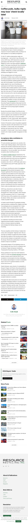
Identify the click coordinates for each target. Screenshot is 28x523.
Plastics (5, 6)
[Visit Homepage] (14, 2)
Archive (5, 482)
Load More (14, 362)
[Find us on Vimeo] (6, 466)
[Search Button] (26, 2)
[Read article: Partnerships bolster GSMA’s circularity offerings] (23, 327)
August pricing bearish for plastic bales (9, 337)
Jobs (4, 494)
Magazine (5, 483)
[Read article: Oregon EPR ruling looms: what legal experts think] (3, 406)
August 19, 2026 (11, 390)
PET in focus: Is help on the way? (14, 428)
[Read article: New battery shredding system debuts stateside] (3, 400)
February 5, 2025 (15, 18)
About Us (5, 478)
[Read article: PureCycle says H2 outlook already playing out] (23, 351)
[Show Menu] (1, 2)
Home (2, 6)
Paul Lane (4, 328)
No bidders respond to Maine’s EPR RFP (15, 393)
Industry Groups (11, 295)
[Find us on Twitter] (8, 466)
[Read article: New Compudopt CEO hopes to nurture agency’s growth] (23, 345)
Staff (4, 480)
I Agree (18, 521)
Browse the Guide (7, 378)
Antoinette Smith (5, 339)
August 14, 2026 (10, 346)
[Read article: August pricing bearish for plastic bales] (23, 339)
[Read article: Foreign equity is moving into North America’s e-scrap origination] (3, 418)
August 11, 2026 (13, 358)
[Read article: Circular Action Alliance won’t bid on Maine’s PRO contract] (3, 389)
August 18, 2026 (10, 328)
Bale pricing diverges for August (8, 331)
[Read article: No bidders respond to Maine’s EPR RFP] (3, 395)
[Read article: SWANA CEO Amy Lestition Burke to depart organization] (23, 356)
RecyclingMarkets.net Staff (7, 333)
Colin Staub (7, 18)
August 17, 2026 (13, 339)
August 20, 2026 (11, 395)
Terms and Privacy (7, 498)
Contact (5, 496)
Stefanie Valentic (5, 358)
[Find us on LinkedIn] (3, 466)
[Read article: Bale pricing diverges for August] (23, 333)
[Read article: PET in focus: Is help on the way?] (3, 429)
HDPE (5, 295)
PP (16, 295)
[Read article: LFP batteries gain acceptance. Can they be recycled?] (3, 435)
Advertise (5, 492)
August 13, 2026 (13, 352)
